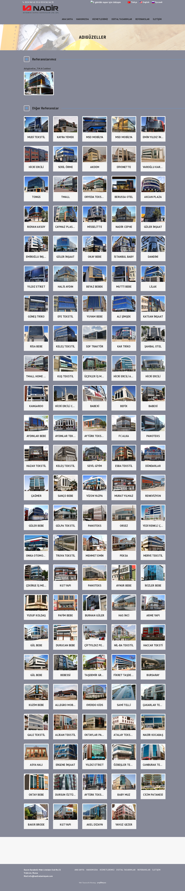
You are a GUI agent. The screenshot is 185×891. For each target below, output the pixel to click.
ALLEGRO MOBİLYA (65, 704)
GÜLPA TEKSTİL (65, 525)
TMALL (65, 196)
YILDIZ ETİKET (36, 286)
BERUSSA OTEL (124, 196)
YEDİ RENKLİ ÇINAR (153, 525)
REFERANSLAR (142, 19)
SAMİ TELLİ (124, 704)
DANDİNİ (153, 256)
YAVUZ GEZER (123, 824)
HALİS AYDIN (65, 286)
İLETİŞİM (157, 19)
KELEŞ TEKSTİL (65, 346)
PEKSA (124, 555)
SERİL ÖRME (65, 167)
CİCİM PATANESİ (153, 794)
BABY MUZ (123, 794)
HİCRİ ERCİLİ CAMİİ (65, 406)
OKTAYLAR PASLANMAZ (94, 734)
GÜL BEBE (36, 645)
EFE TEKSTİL (65, 316)
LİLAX (153, 286)
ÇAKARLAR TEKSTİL (153, 704)
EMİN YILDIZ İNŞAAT (153, 137)
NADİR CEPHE (124, 226)
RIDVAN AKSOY (36, 226)
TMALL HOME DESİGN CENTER (36, 376)
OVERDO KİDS (94, 704)
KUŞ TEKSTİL (65, 376)
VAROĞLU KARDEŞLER (153, 167)
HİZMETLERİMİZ (100, 19)
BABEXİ (94, 406)
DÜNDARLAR (153, 465)
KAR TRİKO (124, 346)
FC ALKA (124, 436)
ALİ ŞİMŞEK (124, 316)
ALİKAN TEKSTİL (65, 734)
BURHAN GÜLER (94, 615)
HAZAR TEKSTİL (36, 465)
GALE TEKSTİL (36, 734)
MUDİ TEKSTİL (36, 137)
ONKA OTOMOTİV (36, 555)
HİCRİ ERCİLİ (36, 167)
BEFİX (123, 406)
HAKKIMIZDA (82, 19)
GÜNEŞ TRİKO (36, 316)
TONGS (36, 196)
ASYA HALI (36, 764)
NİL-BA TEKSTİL (124, 645)
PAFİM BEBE (65, 615)
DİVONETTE (124, 167)
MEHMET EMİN (94, 555)
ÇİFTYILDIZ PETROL (94, 645)
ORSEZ (124, 525)
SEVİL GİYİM (94, 465)
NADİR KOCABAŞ (153, 734)
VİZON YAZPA (94, 495)
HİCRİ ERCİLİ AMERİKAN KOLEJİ (124, 376)
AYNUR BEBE (124, 585)
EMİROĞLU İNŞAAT (36, 256)
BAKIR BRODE (36, 824)
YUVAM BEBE (95, 316)
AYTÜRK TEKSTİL (94, 436)
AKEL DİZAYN (95, 824)
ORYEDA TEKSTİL (94, 196)
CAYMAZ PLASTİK (65, 226)
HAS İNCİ (124, 615)
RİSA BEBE (36, 346)
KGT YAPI (65, 585)
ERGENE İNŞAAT (65, 764)
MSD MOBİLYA (94, 137)
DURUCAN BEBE (65, 645)
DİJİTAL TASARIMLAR (122, 19)
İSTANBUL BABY (124, 256)
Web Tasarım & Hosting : (92, 882)
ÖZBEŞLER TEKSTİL (124, 764)
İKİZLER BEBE (153, 585)
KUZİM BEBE (36, 704)
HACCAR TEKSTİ (153, 645)
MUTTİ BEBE (124, 286)
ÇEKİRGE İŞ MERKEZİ (36, 585)
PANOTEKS (153, 436)
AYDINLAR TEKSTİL (65, 436)
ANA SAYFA (67, 19)
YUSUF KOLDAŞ (36, 615)
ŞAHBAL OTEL (153, 346)
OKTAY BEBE (36, 794)
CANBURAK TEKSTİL (153, 764)
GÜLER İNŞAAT (153, 226)
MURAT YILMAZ (123, 495)
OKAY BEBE (94, 256)
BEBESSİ (65, 675)
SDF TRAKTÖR (94, 346)
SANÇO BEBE (65, 495)
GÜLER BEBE (36, 525)
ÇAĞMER (36, 495)
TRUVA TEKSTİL (65, 555)
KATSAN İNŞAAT (153, 316)
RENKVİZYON (153, 495)
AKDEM (94, 167)
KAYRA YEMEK (65, 137)
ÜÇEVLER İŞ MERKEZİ (94, 376)
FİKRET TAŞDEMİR (124, 675)
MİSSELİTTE (94, 226)
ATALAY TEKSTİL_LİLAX (124, 734)
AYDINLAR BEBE (36, 436)
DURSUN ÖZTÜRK (65, 794)
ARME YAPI (153, 615)
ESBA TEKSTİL (124, 465)
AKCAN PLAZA (153, 196)
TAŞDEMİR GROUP (94, 675)
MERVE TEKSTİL (153, 555)
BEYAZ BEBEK (94, 286)
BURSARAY (153, 675)
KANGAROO (36, 406)
